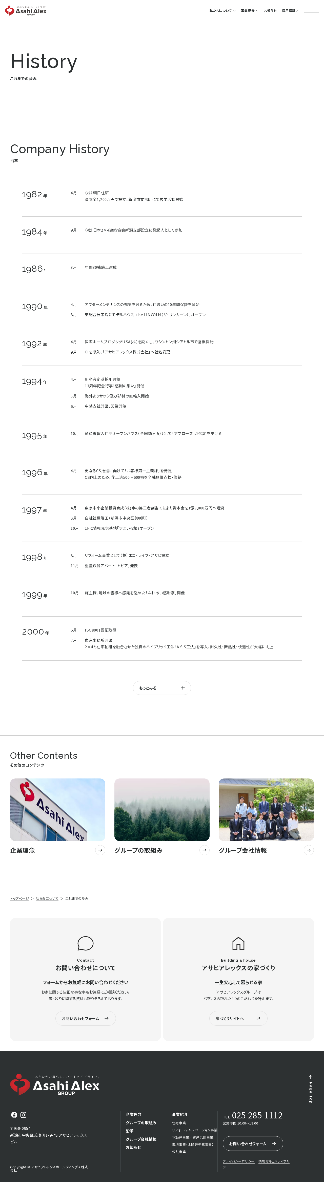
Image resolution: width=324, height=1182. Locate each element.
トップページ (19, 898)
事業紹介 (248, 10)
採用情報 (289, 10)
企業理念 (133, 1114)
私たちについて (47, 898)
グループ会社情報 (141, 1139)
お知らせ (270, 10)
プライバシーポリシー (239, 1161)
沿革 (130, 1130)
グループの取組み (141, 1122)
